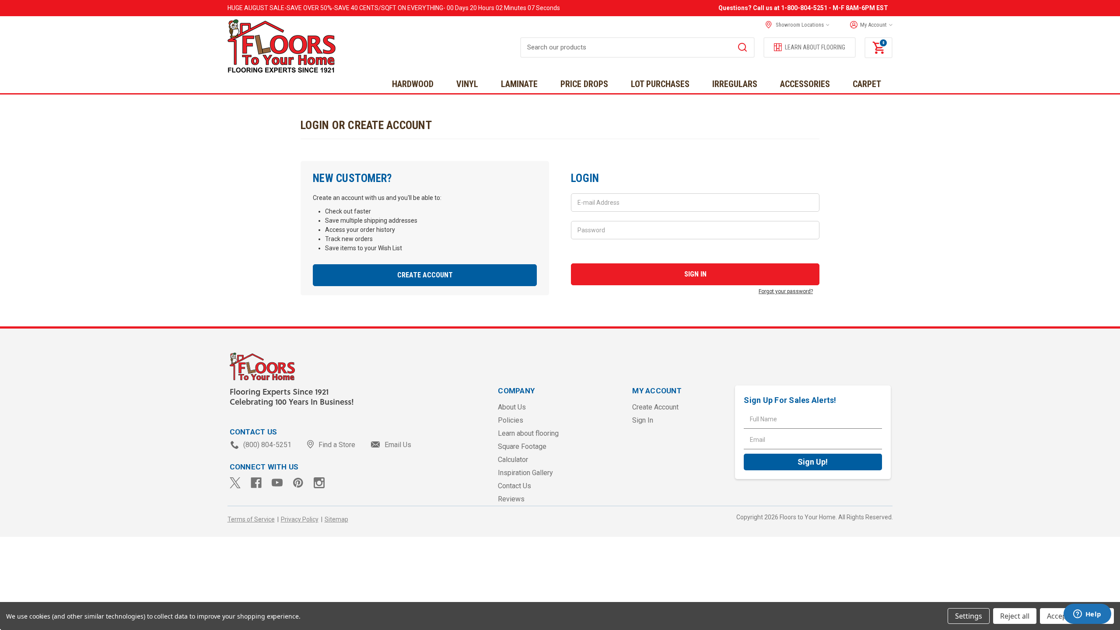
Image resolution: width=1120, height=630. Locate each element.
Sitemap (336, 519)
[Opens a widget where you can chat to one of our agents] (1087, 615)
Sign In (642, 420)
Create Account (425, 275)
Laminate (519, 84)
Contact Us (514, 486)
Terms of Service (251, 519)
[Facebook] (256, 482)
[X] (235, 482)
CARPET (867, 84)
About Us (512, 407)
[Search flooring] (742, 49)
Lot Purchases (660, 84)
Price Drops (584, 84)
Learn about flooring (528, 433)
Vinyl (467, 84)
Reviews (511, 499)
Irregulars (734, 84)
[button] (869, 25)
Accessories (805, 84)
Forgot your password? (786, 291)
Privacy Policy (299, 519)
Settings (968, 616)
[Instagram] (319, 482)
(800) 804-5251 (267, 445)
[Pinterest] (298, 482)
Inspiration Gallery (525, 473)
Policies (510, 420)
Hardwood (413, 84)
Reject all (1014, 616)
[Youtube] (277, 482)
